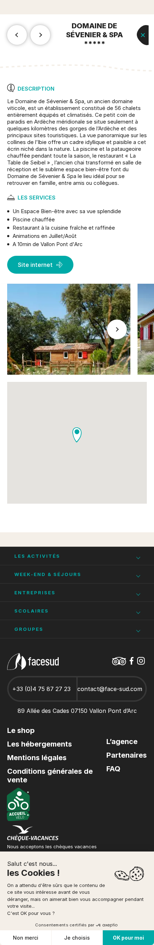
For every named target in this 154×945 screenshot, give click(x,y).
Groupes (28, 629)
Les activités (37, 556)
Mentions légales (37, 757)
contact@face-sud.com (109, 688)
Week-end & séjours (47, 574)
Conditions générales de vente (50, 775)
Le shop (21, 730)
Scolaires (31, 611)
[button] (117, 329)
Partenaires (126, 755)
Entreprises (35, 592)
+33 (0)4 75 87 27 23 (41, 688)
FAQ (113, 768)
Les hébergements (39, 744)
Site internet (35, 264)
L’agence (122, 741)
